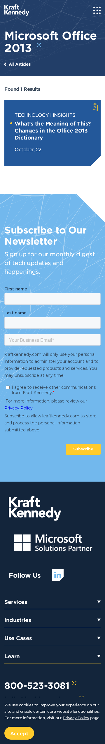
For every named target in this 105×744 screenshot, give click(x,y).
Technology (32, 115)
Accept (19, 733)
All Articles (19, 64)
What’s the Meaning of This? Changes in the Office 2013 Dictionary (53, 130)
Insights (64, 115)
